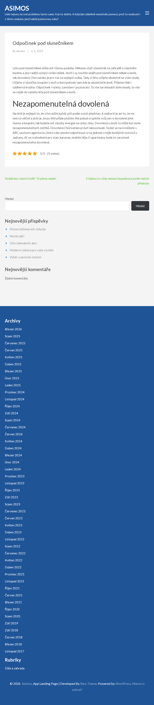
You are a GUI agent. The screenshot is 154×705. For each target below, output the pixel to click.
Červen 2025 (13, 350)
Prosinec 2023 (14, 476)
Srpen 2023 (12, 504)
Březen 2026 (13, 329)
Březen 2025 (13, 371)
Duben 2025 (13, 364)
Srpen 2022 (12, 546)
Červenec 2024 (15, 427)
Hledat (9, 198)
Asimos (17, 8)
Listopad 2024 (14, 399)
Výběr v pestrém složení (25, 257)
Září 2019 (11, 623)
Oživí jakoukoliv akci (23, 243)
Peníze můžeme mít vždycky (28, 229)
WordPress (123, 683)
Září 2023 (11, 497)
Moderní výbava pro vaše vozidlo (32, 250)
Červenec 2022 (15, 553)
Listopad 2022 (14, 539)
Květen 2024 (13, 441)
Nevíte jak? (17, 236)
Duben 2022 (13, 567)
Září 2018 (11, 630)
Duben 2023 (13, 532)
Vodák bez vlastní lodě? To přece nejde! (30, 178)
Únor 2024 (12, 462)
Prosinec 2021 (14, 574)
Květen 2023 (13, 525)
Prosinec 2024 (14, 392)
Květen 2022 (13, 560)
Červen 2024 (13, 434)
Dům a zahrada (14, 668)
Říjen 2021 (12, 588)
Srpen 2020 (12, 616)
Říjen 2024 (12, 406)
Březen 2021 (13, 602)
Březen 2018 (13, 644)
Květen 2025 (13, 357)
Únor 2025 (12, 378)
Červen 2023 (13, 518)
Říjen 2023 (12, 490)
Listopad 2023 (14, 483)
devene (20, 51)
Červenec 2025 (15, 343)
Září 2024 (11, 413)
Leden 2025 (13, 385)
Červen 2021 (13, 595)
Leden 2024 (13, 469)
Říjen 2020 (12, 609)
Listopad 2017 (14, 651)
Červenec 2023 (15, 511)
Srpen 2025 (12, 336)
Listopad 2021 (14, 581)
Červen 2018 (13, 637)
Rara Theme (88, 683)
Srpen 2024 (12, 420)
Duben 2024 (13, 448)
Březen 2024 (13, 455)
